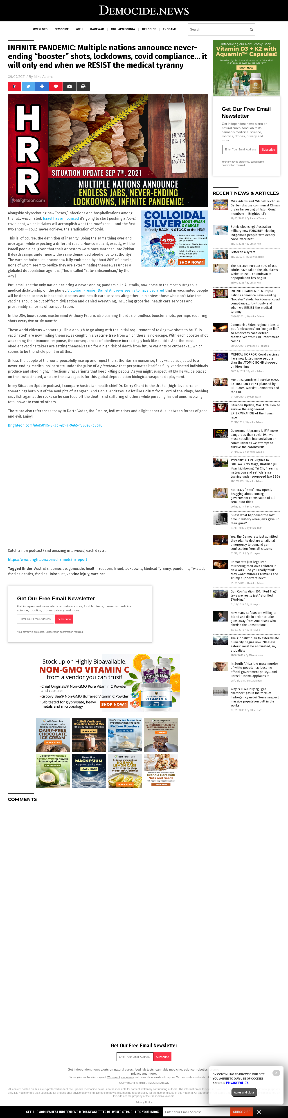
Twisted (197, 568)
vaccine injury (78, 574)
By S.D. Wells (254, 397)
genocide (149, 29)
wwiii (79, 29)
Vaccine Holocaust (50, 574)
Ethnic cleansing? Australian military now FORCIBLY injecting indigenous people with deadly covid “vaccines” (253, 233)
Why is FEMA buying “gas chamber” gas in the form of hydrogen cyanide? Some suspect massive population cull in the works (255, 697)
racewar (97, 29)
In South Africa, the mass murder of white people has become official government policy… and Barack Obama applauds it (254, 670)
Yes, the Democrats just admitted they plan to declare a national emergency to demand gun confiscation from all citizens (254, 543)
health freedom (99, 568)
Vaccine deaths (20, 574)
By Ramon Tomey (256, 218)
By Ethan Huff (254, 243)
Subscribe (241, 1112)
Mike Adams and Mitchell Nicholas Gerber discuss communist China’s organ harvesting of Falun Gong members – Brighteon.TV (255, 207)
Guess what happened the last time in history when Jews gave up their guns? (255, 519)
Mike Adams (43, 77)
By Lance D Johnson (258, 345)
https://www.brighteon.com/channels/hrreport (47, 559)
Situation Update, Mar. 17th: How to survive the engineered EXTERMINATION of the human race (255, 411)
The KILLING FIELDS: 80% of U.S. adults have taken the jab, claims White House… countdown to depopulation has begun (254, 272)
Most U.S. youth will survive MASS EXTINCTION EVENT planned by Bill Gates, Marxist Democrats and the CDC (255, 386)
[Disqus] (108, 862)
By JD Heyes (253, 506)
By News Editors (255, 256)
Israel (118, 568)
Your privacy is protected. (31, 632)
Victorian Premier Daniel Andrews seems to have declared (116, 290)
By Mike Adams (255, 316)
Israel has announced (61, 218)
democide (61, 29)
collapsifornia (123, 29)
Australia (41, 568)
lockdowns (133, 568)
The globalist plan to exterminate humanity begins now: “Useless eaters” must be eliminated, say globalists (255, 644)
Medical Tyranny (157, 568)
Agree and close (244, 1092)
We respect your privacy (120, 1077)
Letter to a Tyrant (243, 252)
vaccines (98, 574)
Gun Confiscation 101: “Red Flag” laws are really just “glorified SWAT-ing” (254, 595)
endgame (169, 29)
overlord (40, 29)
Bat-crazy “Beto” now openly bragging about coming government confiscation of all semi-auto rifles (253, 496)
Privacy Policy (144, 1102)
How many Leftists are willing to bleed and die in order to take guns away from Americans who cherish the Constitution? (254, 619)
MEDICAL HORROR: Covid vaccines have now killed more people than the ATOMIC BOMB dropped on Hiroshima (255, 361)
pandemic (181, 568)
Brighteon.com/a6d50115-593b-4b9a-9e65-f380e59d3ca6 (55, 425)
